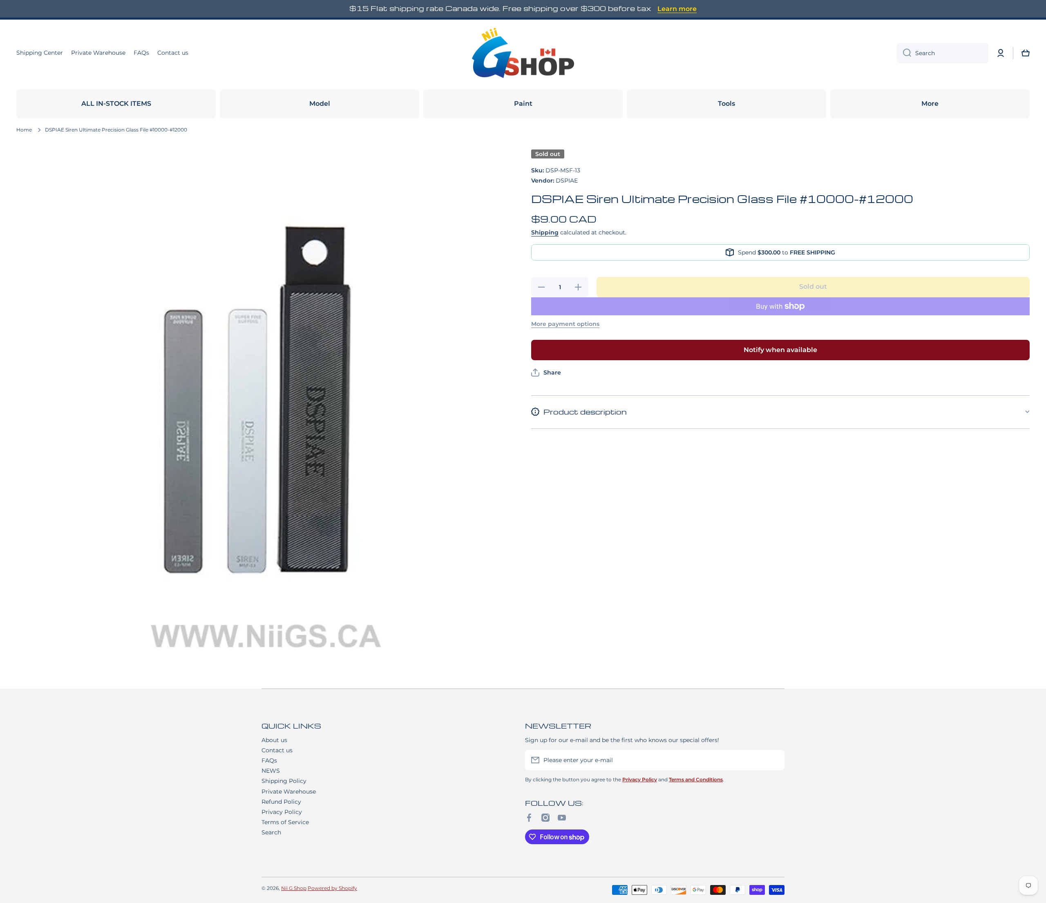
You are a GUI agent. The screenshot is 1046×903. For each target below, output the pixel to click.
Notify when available (780, 350)
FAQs (269, 760)
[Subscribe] (774, 760)
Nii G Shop (293, 888)
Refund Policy (281, 801)
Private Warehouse (289, 791)
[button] (1025, 53)
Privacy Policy (282, 812)
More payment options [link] (565, 324)
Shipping (545, 232)
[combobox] (942, 53)
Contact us (277, 750)
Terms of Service (285, 822)
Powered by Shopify (332, 888)
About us (274, 740)
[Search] (904, 53)
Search (271, 832)
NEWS (271, 770)
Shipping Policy (284, 781)
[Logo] (523, 53)
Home (24, 130)
